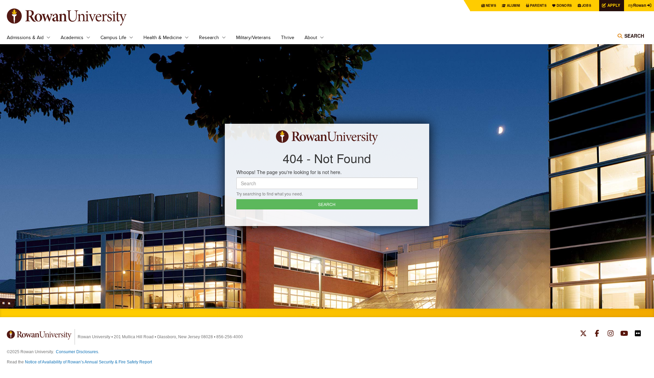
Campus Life (113, 37)
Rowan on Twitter (583, 334)
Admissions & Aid (25, 37)
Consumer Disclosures (77, 351)
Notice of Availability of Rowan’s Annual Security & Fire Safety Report (88, 362)
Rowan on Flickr (638, 334)
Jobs (586, 5)
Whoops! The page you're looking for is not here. (289, 172)
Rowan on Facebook (597, 334)
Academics (72, 37)
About (311, 37)
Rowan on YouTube (624, 334)
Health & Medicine (162, 37)
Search (634, 35)
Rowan (637, 5)
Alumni (513, 5)
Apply (613, 5)
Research (209, 37)
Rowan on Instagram (610, 334)
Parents (538, 5)
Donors (564, 5)
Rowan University (76, 16)
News (491, 5)
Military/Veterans (253, 37)
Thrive (287, 37)
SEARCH (327, 204)
